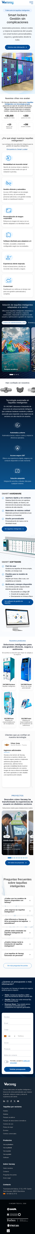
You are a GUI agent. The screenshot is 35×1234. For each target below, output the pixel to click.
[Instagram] (8, 1101)
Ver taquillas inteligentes (13, 529)
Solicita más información (16, 47)
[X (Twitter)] (15, 1101)
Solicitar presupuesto (17, 1069)
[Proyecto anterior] (4, 832)
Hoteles (5, 1111)
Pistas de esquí (8, 1127)
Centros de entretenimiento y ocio (14, 322)
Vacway (8, 1144)
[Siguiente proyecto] (30, 832)
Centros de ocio (8, 1124)
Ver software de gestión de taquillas (14, 602)
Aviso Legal (6, 1178)
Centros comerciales (9, 1133)
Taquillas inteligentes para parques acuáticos (13, 366)
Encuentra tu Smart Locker (17, 149)
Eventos (5, 1130)
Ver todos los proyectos (16, 862)
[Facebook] (11, 1101)
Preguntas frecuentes (10, 1175)
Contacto (6, 1171)
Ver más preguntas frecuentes (17, 965)
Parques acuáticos (9, 1117)
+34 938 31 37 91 (11, 1193)
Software (6, 1157)
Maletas (5, 1114)
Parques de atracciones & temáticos (14, 1120)
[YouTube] (18, 1101)
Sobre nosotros (8, 1168)
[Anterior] (6, 351)
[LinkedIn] (4, 1101)
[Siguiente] (33, 351)
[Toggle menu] (31, 3)
